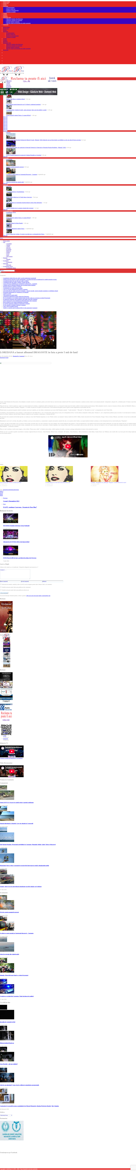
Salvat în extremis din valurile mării (15, 182)
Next (4, 504)
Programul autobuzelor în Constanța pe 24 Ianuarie (15, 292)
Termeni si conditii (11, 12)
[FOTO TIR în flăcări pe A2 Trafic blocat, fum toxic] (9, 195)
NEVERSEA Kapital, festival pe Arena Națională (16, 525)
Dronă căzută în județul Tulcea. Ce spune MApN (18, 115)
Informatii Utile (7, 17)
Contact (5, 14)
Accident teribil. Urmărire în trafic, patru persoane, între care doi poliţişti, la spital (26, 110)
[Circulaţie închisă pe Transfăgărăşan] (9, 190)
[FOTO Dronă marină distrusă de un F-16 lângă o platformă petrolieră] (9, 103)
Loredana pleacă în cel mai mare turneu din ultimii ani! (57, 482)
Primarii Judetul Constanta (12, 21)
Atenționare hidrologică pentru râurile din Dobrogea (16, 296)
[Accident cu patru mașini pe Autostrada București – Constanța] (11, 173)
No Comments (20, 356)
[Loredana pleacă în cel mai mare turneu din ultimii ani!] (67, 474)
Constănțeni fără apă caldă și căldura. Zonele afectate (16, 282)
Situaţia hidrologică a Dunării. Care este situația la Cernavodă (16, 823)
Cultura (8, 83)
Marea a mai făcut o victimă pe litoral (15, 99)
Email (6, 357)
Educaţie (8, 85)
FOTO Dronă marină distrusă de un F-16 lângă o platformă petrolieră (23, 104)
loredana (17, 489)
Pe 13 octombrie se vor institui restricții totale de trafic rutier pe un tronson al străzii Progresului (26, 298)
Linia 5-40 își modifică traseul (10, 306)
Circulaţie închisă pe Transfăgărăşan (15, 191)
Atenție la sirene (7, 293)
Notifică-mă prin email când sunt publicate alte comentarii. (16, 587)
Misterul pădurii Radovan (7, 1043)
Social (7, 90)
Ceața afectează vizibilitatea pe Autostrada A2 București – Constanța (20, 283)
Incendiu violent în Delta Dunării (14, 223)
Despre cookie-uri (10, 9)
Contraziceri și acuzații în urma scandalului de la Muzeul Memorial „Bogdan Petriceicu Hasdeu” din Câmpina (29, 1106)
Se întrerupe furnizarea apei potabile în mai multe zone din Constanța (20, 299)
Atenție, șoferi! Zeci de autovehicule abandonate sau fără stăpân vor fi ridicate (21, 886)
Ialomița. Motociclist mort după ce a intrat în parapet (14, 975)
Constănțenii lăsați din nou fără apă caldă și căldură (15, 281)
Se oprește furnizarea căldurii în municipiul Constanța (16, 303)
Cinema (8, 82)
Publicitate (5, 24)
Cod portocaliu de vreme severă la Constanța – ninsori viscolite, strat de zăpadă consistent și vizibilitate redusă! (30, 291)
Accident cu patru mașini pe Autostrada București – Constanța (21, 174)
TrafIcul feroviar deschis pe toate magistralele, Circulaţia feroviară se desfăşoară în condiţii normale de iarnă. (30, 279)
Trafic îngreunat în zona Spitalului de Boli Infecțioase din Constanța (20, 300)
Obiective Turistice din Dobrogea (14, 19)
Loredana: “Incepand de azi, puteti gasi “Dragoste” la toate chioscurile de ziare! (108, 482)
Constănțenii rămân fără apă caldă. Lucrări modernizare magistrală (19, 278)
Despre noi (6, 3)
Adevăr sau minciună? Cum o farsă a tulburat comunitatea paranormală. (19, 1085)
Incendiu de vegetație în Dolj (7, 1022)
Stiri (4, 79)
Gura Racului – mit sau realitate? (9, 1064)
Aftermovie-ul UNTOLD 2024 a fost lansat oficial (16, 541)
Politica (8, 89)
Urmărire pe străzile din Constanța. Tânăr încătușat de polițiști (17, 996)
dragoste (8, 489)
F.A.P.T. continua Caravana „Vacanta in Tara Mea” (20, 507)
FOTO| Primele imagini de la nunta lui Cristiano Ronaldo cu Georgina (23, 155)
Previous (5, 498)
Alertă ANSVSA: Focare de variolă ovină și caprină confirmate (17, 802)
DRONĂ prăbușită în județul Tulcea (15, 228)
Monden (5, 131)
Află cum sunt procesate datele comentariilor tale (38, 595)
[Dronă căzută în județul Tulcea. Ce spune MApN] (9, 114)
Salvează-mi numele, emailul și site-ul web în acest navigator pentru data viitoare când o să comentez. (27, 584)
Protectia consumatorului (12, 10)
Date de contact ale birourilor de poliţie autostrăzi (18, 23)
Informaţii (5, 6)
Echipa (5, 4)
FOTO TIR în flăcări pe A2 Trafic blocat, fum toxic (19, 197)
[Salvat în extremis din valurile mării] (11, 180)
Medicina (8, 88)
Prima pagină (6, 2)
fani (11, 489)
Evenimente (9, 159)
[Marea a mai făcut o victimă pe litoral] (9, 97)
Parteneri (5, 16)
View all (5, 116)
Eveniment (5, 158)
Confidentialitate (10, 7)
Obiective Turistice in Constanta (14, 20)
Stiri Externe (9, 93)
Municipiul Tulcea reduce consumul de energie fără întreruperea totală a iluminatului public (24, 865)
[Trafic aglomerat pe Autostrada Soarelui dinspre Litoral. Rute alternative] (9, 201)
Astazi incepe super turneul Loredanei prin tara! (10, 482)
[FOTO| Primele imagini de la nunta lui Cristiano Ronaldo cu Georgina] (11, 153)
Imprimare (2, 357)
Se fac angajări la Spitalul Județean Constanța (14, 305)
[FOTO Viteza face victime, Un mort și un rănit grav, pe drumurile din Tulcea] (9, 232)
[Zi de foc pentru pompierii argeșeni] (11, 165)
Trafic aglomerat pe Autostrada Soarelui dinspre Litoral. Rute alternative (24, 202)
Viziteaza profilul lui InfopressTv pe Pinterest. (11, 758)
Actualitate (9, 81)
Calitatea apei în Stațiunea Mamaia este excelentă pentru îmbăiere (19, 285)
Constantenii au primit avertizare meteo (13, 288)
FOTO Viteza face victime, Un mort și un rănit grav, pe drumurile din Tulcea (25, 234)
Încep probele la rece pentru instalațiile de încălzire (15, 302)
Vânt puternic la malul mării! (10, 295)
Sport (7, 92)
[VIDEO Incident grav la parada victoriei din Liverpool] (9, 206)
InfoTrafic (5, 185)
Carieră (5, 13)
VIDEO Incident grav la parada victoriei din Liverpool (19, 208)
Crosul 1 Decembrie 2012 (11, 501)
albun (4, 489)
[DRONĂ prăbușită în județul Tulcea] (9, 227)
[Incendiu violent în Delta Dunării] (9, 221)
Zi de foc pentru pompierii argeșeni (15, 167)
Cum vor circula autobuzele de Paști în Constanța (15, 289)
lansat (13, 489)
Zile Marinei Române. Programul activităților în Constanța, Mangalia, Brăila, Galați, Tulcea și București (28, 844)
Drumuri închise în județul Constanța (12, 286)
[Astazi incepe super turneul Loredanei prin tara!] (22, 474)
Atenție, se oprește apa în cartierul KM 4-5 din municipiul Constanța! (20, 308)
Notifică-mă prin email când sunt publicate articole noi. (15, 590)
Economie (8, 86)
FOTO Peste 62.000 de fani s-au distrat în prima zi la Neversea (19, 558)
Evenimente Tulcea (8, 211)
